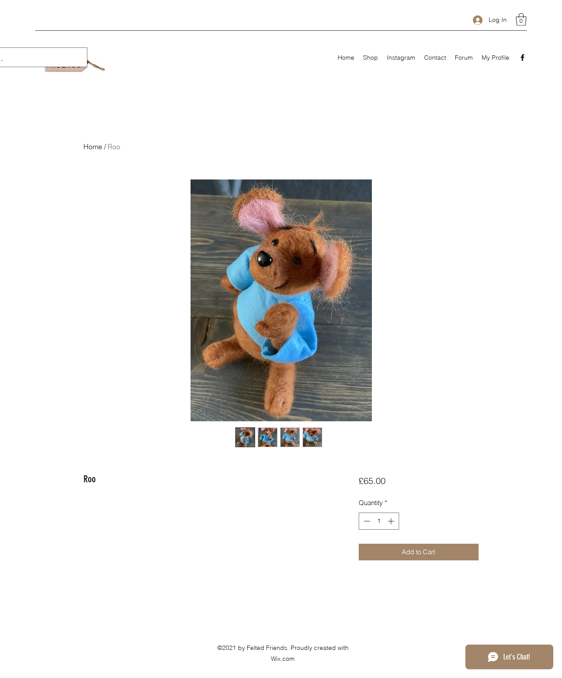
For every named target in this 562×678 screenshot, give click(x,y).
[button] (521, 19)
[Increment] (392, 521)
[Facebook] (522, 57)
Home (92, 146)
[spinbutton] (378, 521)
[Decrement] (366, 521)
